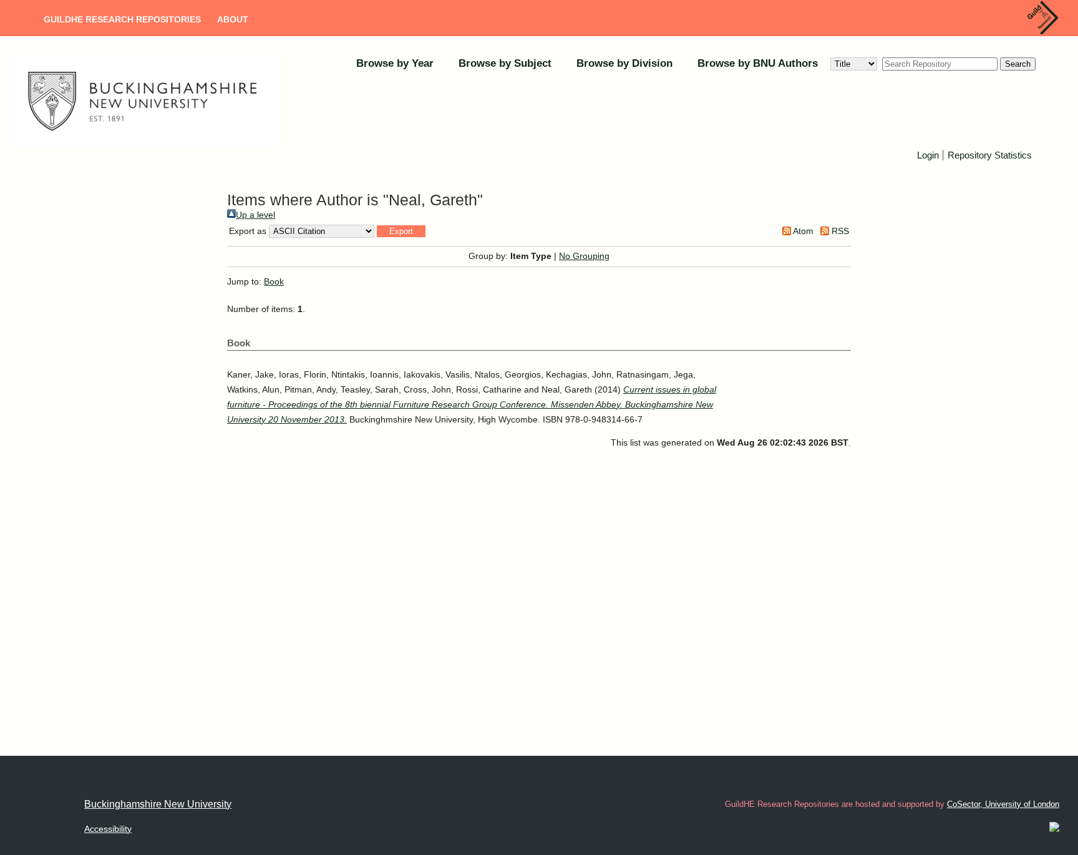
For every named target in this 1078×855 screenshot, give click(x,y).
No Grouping (584, 256)
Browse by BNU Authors (757, 63)
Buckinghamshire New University (157, 804)
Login (928, 155)
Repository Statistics (990, 155)
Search (1018, 64)
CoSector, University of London (1003, 804)
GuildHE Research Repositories (122, 19)
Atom (802, 231)
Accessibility (108, 829)
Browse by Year (395, 63)
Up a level (255, 215)
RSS (839, 231)
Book (274, 281)
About (232, 19)
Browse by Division (624, 63)
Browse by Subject (505, 63)
